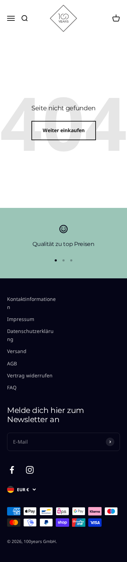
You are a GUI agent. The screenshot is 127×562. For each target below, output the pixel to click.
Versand (16, 351)
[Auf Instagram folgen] (30, 470)
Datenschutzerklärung (30, 335)
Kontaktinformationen (31, 303)
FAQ (12, 387)
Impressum (20, 319)
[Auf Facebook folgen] (12, 470)
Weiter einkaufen (64, 130)
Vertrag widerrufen (30, 375)
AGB (12, 363)
